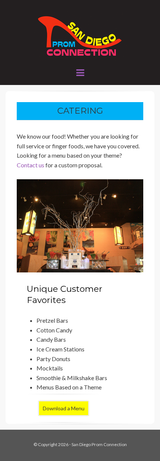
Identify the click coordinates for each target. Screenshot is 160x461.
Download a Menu (63, 408)
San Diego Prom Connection (99, 444)
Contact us (30, 164)
